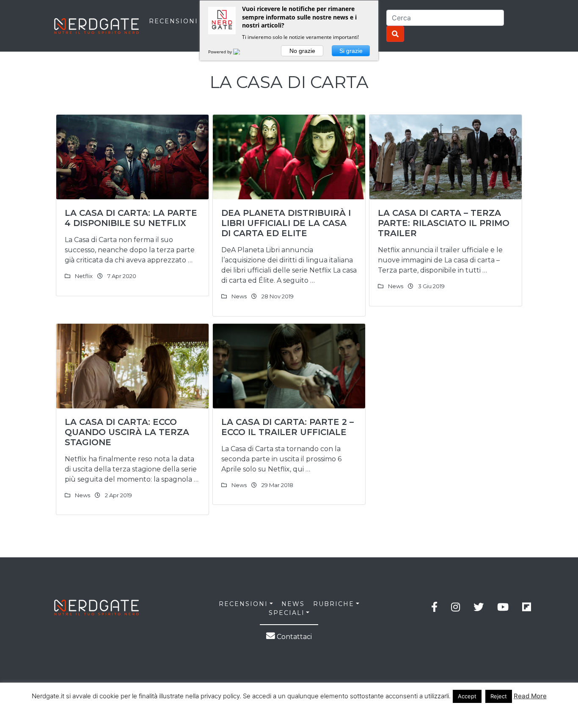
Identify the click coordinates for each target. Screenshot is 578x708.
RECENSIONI (173, 21)
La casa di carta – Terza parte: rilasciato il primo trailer (443, 223)
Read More (530, 696)
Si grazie (351, 50)
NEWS (293, 604)
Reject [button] (498, 696)
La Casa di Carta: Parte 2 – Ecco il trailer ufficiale (287, 427)
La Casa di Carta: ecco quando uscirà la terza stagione (127, 432)
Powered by (220, 52)
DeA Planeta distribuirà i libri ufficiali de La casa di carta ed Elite (286, 223)
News (239, 296)
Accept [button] (467, 696)
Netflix (84, 276)
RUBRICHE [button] (333, 604)
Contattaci (293, 637)
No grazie (302, 50)
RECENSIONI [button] (243, 604)
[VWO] (241, 52)
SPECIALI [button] (287, 613)
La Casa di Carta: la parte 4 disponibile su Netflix (131, 218)
